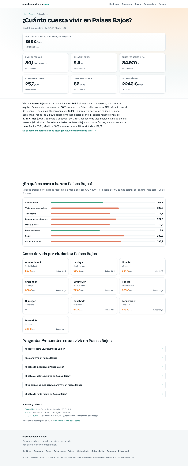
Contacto (111, 451)
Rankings (114, 4)
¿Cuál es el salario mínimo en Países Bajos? (47, 376)
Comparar (127, 4)
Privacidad (123, 451)
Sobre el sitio (98, 451)
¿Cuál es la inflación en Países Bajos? (44, 367)
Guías (138, 4)
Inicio (24, 14)
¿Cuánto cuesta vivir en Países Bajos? (45, 349)
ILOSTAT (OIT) (31, 416)
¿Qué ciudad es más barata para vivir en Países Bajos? (53, 385)
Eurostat (28, 412)
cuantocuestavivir (35, 4)
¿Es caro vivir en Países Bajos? (41, 358)
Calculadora (150, 4)
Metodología (83, 451)
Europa (32, 14)
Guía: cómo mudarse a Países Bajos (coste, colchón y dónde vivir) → (59, 130)
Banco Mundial (31, 409)
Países (162, 4)
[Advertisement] (94, 157)
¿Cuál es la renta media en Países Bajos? (46, 394)
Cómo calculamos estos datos (66, 421)
